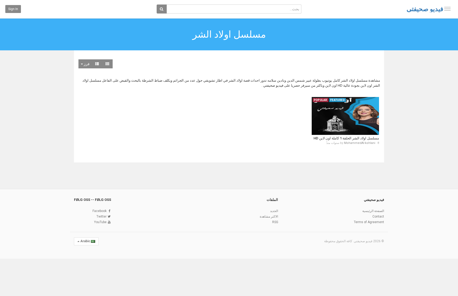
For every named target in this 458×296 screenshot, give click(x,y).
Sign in (13, 9)
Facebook (100, 211)
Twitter (101, 216)
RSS (275, 222)
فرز (86, 64)
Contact (378, 216)
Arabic (85, 241)
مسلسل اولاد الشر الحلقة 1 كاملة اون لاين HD (346, 138)
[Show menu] (447, 8)
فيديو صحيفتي (425, 9)
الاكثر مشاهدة (269, 216)
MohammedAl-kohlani (359, 143)
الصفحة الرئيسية (373, 211)
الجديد (274, 211)
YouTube (100, 222)
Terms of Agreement (369, 222)
